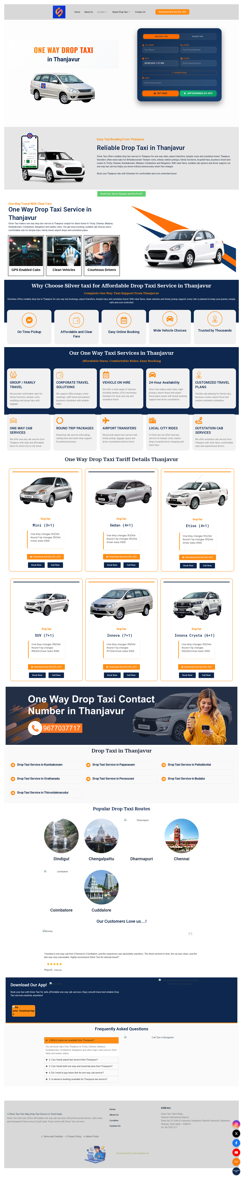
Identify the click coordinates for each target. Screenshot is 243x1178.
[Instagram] (236, 1124)
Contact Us (140, 12)
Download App (26, 1010)
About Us (88, 12)
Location (101, 12)
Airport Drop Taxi (120, 12)
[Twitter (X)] (236, 1133)
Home (77, 12)
